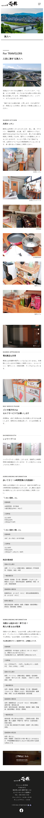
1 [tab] (17, 346)
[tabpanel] (22, 336)
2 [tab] (19, 346)
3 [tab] (21, 346)
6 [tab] (27, 346)
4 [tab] (23, 346)
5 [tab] (25, 346)
